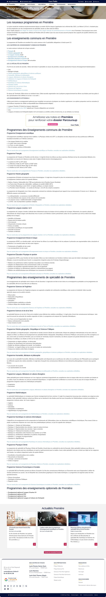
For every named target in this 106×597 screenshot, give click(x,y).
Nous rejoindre (84, 579)
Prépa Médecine (58, 566)
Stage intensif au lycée (18, 16)
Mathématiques (12, 81)
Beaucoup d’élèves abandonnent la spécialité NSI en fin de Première (81, 528)
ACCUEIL (22, 4)
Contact (82, 1)
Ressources (83, 563)
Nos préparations (13, 1)
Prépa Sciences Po (59, 569)
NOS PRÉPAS (42, 4)
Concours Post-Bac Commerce (62, 574)
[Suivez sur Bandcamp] (8, 589)
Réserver (97, 1)
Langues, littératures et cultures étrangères (20, 77)
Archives (81, 574)
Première (12, 4)
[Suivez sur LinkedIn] (17, 586)
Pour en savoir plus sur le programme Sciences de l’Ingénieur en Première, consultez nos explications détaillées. (39, 308)
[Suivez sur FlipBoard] (23, 586)
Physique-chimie (13, 84)
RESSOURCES (72, 4)
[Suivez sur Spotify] (5, 589)
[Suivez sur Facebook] (8, 586)
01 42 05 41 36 (9, 573)
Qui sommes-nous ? (27, 1)
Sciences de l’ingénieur (14, 88)
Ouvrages (81, 572)
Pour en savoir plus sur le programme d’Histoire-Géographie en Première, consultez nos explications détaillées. (39, 205)
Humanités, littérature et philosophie (18, 75)
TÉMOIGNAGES (61, 4)
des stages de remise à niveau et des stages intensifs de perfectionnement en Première (45, 30)
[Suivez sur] (11, 589)
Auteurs (96, 595)
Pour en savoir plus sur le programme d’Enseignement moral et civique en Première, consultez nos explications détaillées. (42, 251)
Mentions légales (74, 595)
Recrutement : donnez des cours (87, 585)
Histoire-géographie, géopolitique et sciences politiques (24, 73)
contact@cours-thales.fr (11, 571)
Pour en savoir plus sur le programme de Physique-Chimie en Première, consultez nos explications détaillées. (39, 464)
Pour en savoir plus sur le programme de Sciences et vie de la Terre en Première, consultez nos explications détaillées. (41, 326)
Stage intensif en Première (32, 16)
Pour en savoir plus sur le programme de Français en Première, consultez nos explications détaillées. (36, 171)
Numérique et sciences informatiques (19, 83)
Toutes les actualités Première (53, 552)
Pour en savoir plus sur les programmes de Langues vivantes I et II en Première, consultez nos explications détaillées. (41, 235)
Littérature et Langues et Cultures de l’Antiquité (22, 79)
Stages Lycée (57, 580)
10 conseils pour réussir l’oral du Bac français (19, 528)
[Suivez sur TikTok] (14, 586)
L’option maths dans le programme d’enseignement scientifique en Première (52, 528)
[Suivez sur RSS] (26, 586)
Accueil (9, 16)
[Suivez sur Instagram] (11, 586)
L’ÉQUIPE (51, 4)
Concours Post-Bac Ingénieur (62, 572)
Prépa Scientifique (59, 577)
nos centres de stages (37, 563)
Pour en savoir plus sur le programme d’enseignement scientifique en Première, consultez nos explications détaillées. (41, 150)
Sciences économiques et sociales (18, 90)
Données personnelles (88, 595)
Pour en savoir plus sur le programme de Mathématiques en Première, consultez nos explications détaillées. (38, 414)
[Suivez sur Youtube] (5, 586)
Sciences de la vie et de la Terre (17, 86)
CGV (81, 595)
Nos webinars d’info (84, 566)
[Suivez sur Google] (20, 586)
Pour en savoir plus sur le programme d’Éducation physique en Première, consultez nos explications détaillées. (39, 274)
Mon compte (89, 1)
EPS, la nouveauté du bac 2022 (17, 108)
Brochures (81, 569)
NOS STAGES (31, 4)
